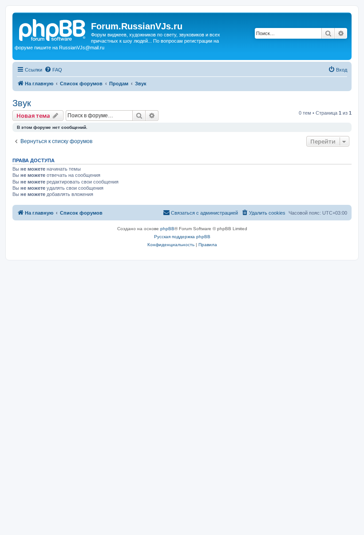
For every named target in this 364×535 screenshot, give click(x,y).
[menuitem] (53, 69)
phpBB (167, 228)
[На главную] (53, 29)
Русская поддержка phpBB (182, 236)
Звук (21, 103)
